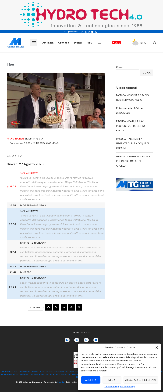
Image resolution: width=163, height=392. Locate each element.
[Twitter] (86, 32)
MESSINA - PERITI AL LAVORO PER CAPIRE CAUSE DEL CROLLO (133, 161)
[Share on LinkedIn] (64, 307)
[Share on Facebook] (48, 307)
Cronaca (63, 42)
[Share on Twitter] (56, 307)
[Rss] (96, 32)
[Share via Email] (79, 307)
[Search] (154, 43)
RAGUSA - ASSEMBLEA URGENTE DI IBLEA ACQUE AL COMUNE (133, 143)
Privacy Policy (127, 386)
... (99, 41)
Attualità (47, 42)
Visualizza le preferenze (140, 380)
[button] (156, 347)
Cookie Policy (112, 386)
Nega (111, 380)
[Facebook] (82, 32)
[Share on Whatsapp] (71, 307)
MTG (89, 42)
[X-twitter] (76, 340)
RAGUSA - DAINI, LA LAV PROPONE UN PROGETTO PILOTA (130, 126)
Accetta (90, 380)
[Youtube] (92, 32)
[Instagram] (89, 32)
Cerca (119, 67)
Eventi (78, 42)
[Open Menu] (33, 42)
